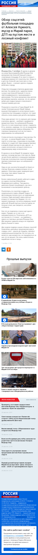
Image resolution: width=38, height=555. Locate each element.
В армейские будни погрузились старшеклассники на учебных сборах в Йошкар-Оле (17, 302)
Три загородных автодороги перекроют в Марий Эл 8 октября (18, 368)
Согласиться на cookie (19, 549)
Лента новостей (20, 11)
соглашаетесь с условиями (14, 535)
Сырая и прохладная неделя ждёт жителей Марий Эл (19, 346)
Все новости (31, 399)
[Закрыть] (34, 528)
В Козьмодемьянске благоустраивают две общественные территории (18, 325)
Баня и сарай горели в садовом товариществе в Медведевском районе (17, 390)
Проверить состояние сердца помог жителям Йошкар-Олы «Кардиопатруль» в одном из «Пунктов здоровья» (18, 406)
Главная (4, 11)
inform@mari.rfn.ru (21, 517)
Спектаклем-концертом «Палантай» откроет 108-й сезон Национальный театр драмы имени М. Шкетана (18, 418)
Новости (11, 11)
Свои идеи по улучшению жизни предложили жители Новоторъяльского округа (17, 452)
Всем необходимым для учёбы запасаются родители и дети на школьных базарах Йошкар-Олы (18, 440)
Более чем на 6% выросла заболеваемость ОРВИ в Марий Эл (19, 279)
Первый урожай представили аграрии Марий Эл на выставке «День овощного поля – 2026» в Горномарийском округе (17, 464)
